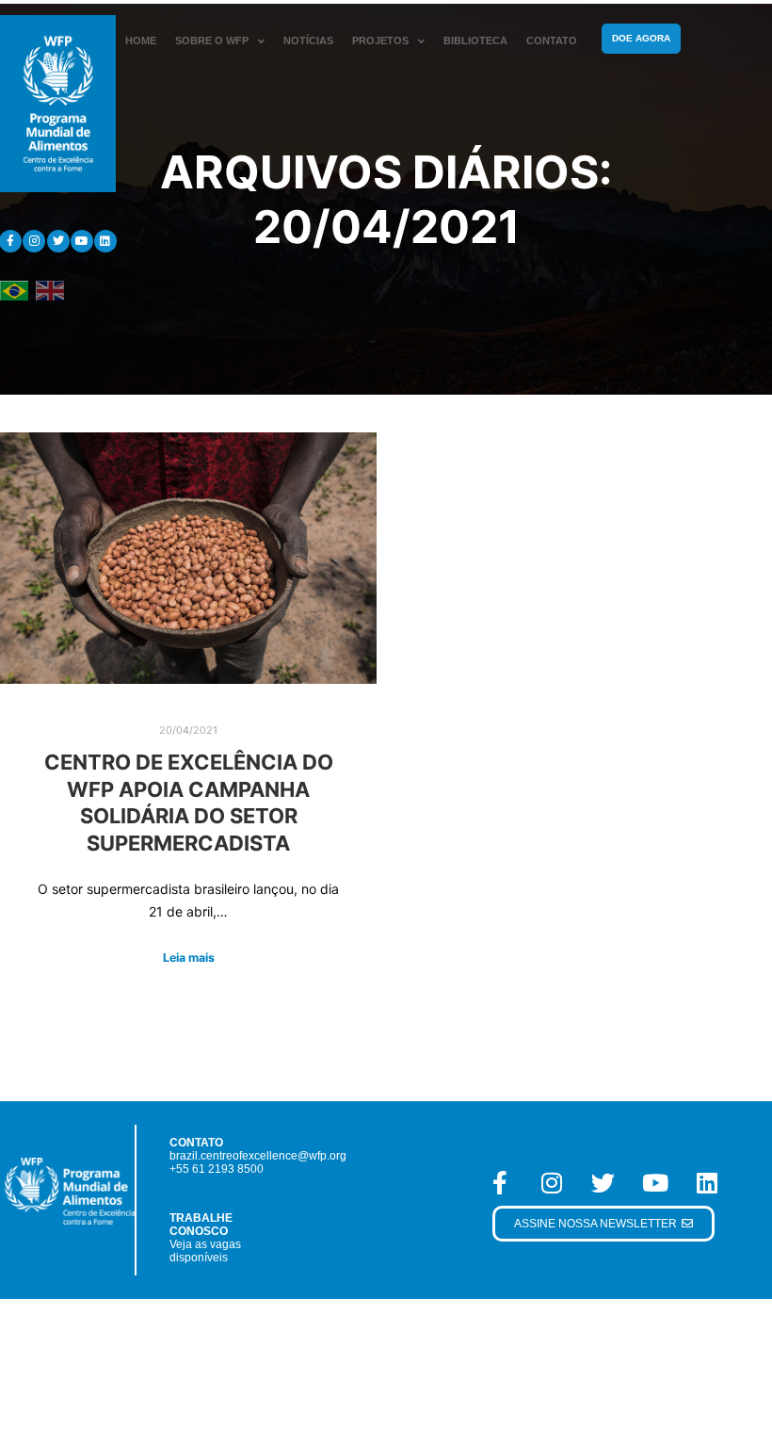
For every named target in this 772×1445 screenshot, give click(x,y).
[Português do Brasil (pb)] (14, 290)
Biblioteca (475, 40)
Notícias (308, 40)
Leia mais (189, 957)
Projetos (380, 40)
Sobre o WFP (212, 40)
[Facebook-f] (499, 1182)
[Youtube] (82, 241)
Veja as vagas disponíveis (205, 1251)
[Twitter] (58, 241)
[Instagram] (34, 241)
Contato (551, 40)
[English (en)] (50, 290)
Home (140, 40)
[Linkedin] (105, 241)
